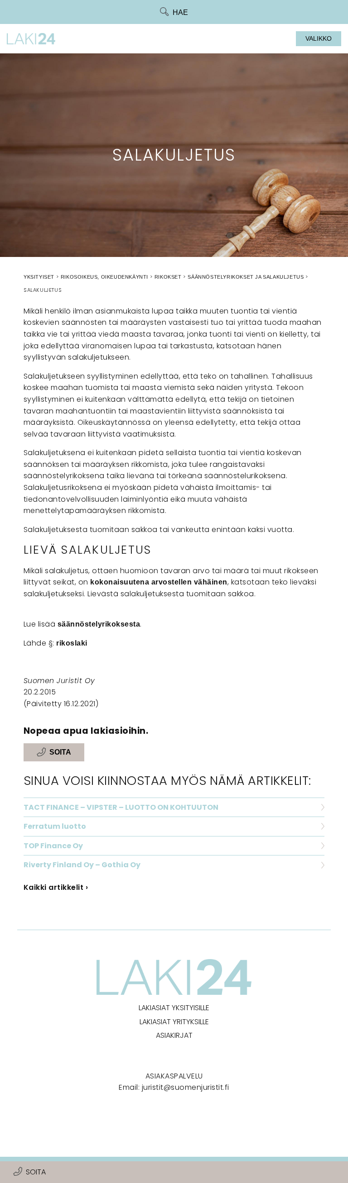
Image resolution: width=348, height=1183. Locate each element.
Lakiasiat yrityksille (174, 1022)
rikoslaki (71, 643)
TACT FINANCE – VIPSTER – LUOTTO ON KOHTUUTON (121, 807)
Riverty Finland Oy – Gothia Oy (82, 865)
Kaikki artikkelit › (56, 887)
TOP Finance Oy (53, 846)
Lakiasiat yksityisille (174, 1007)
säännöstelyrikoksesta (99, 624)
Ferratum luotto (55, 826)
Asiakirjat (174, 1035)
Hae (180, 12)
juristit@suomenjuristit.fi (185, 1087)
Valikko (318, 38)
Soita (36, 1172)
